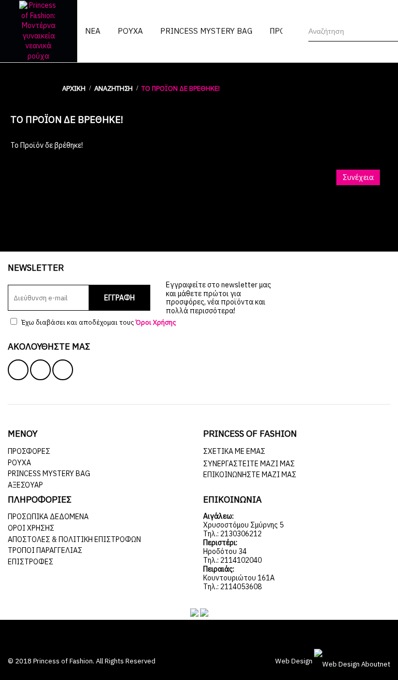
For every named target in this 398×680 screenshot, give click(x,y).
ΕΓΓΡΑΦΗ (119, 297)
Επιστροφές (30, 561)
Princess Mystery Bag (49, 473)
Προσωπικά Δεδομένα (48, 516)
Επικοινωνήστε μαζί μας (249, 474)
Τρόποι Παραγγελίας (45, 550)
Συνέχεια (358, 177)
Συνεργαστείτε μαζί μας (249, 463)
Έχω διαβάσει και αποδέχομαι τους (98, 322)
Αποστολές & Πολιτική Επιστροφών (74, 539)
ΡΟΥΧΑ (19, 462)
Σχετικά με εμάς (234, 451)
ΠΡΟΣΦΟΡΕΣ (29, 451)
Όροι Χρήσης (31, 528)
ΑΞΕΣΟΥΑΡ (25, 485)
